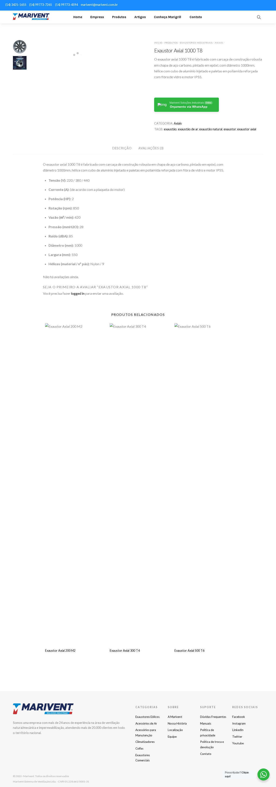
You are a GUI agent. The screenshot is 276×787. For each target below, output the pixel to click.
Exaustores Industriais (196, 42)
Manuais (205, 723)
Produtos (119, 17)
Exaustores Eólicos (147, 716)
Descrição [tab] (122, 148)
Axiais (219, 42)
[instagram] (243, 4)
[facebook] (235, 4)
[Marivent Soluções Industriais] (31, 18)
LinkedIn (237, 730)
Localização (175, 730)
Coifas (139, 748)
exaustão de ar (188, 129)
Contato (196, 17)
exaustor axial (246, 129)
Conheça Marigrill (167, 17)
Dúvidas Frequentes (213, 716)
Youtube (238, 743)
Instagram (239, 723)
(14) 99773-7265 (40, 4)
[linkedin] (251, 4)
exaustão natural (210, 129)
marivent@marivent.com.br (99, 4)
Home (77, 17)
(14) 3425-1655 (15, 4)
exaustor (230, 129)
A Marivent (175, 716)
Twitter (237, 736)
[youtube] (266, 4)
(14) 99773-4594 (66, 4)
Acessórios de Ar (146, 723)
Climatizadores (145, 741)
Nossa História (177, 723)
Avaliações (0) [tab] (151, 148)
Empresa (97, 17)
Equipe (172, 736)
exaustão (170, 129)
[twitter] (259, 4)
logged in (78, 293)
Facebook (238, 716)
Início (158, 42)
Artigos (140, 17)
